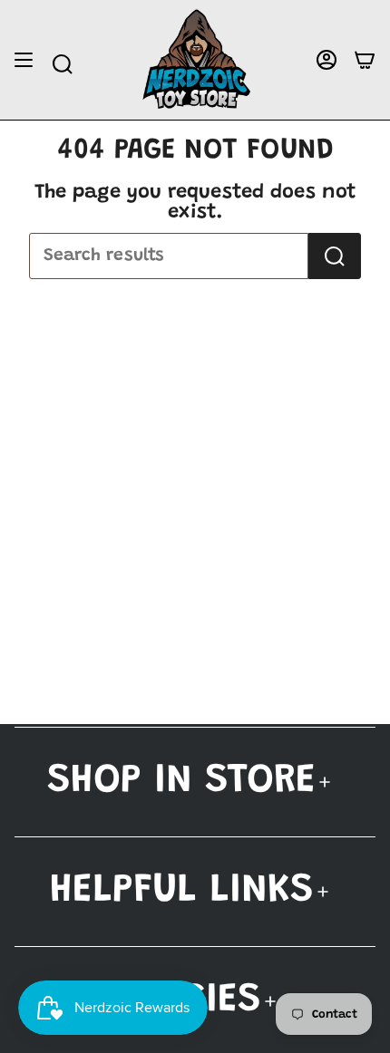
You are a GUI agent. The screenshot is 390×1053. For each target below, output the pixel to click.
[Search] (334, 256)
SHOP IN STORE (181, 781)
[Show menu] (23, 60)
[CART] (365, 60)
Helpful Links (182, 891)
